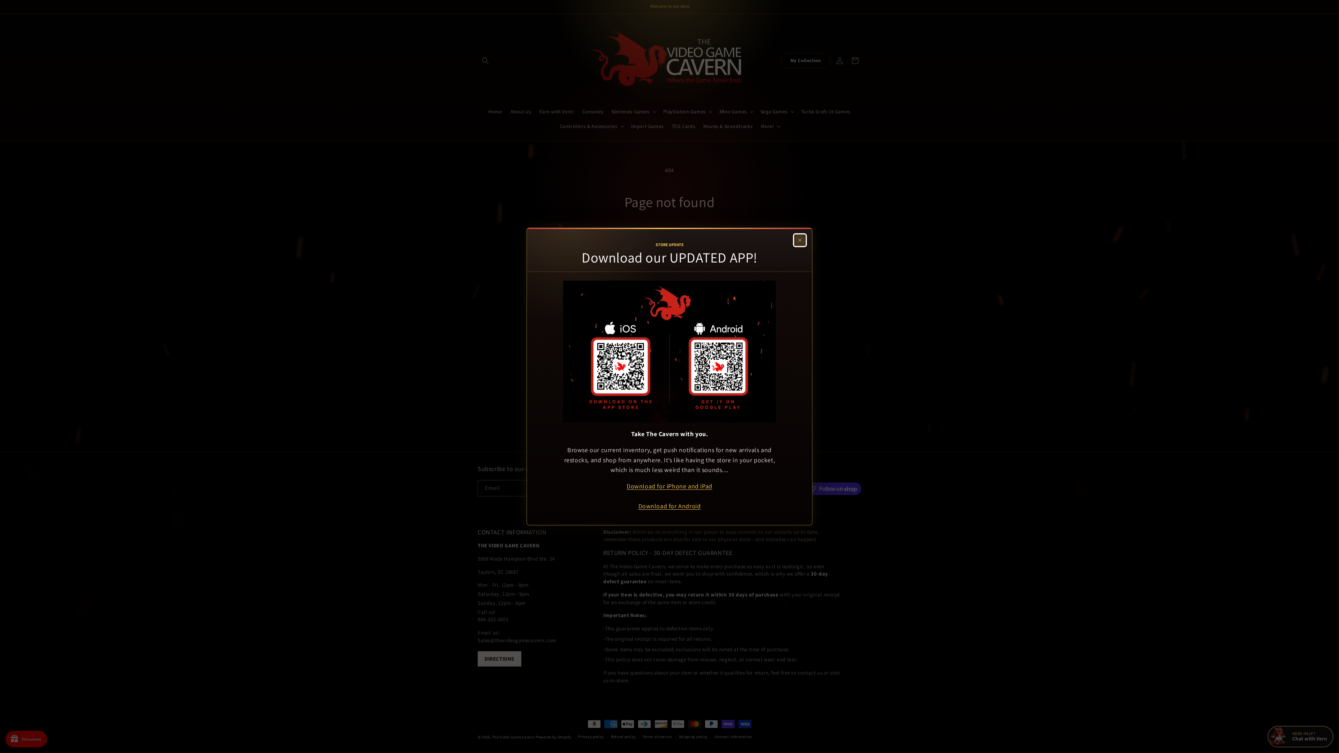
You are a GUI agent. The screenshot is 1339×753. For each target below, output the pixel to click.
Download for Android (669, 506)
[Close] (800, 240)
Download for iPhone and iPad (669, 486)
